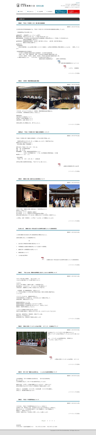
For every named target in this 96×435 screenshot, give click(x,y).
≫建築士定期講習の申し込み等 (70, 166)
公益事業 (40, 11)
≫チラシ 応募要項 (73, 68)
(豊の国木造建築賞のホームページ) (70, 63)
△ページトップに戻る (74, 73)
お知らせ (30, 11)
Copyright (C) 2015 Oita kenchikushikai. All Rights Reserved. (65, 430)
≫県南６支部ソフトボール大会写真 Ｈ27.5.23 (65, 359)
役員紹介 (50, 11)
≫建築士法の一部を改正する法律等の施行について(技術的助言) (61, 259)
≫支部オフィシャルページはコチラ (72, 7)
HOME (20, 11)
